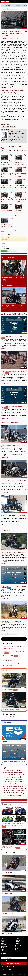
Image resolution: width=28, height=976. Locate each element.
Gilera (9, 777)
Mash (10, 786)
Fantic (4, 777)
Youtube (6, 717)
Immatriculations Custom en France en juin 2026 (13, 336)
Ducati (13, 774)
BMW (22, 770)
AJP (4, 770)
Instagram (21, 717)
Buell (16, 772)
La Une (2, 938)
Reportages (6, 722)
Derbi (8, 775)
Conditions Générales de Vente (8, 968)
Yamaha (18, 795)
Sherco (22, 790)
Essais (4, 670)
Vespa (23, 793)
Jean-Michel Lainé (6, 38)
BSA (12, 772)
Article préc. (4, 9)
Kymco (21, 784)
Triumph (15, 793)
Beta (17, 770)
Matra (15, 786)
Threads (17, 941)
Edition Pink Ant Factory (6, 969)
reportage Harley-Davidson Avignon (12, 230)
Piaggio (6, 790)
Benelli (13, 770)
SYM (10, 793)
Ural (20, 793)
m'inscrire (10, 251)
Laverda (5, 786)
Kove (13, 784)
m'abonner (24, 5)
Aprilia (8, 770)
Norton (18, 788)
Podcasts (3, 949)
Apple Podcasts (18, 945)
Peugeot (23, 788)
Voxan (13, 795)
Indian (21, 781)
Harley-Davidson (5, 126)
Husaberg (20, 779)
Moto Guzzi (15, 777)
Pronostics (3, 953)
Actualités (3, 940)
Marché (2, 941)
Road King (13, 126)
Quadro (17, 790)
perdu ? (14, 251)
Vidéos (2, 947)
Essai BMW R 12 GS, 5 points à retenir (11, 621)
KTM (16, 784)
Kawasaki (7, 784)
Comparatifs (6, 804)
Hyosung (15, 782)
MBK (19, 786)
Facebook (13, 717)
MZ (14, 788)
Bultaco (20, 772)
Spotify (16, 948)
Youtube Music (18, 947)
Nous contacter (4, 971)
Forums (2, 952)
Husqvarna (8, 781)
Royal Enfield (20, 775)
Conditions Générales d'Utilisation (9, 966)
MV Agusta (9, 788)
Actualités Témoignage (9, 422)
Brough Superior (6, 772)
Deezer (16, 950)
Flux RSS (17, 952)
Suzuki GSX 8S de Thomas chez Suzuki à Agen (13, 515)
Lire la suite (4, 348)
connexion (18, 5)
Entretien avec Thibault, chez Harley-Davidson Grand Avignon (20, 212)
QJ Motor (12, 790)
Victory (8, 795)
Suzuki (5, 792)
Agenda (3, 950)
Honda (14, 779)
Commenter (14, 9)
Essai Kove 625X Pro (8, 656)
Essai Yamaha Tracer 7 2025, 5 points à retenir (13, 552)
